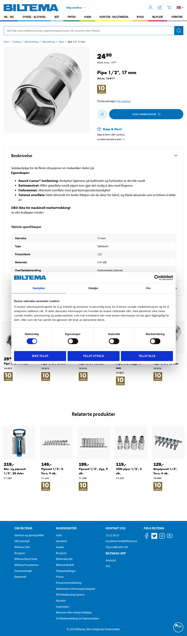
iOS (108, 566)
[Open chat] (178, 627)
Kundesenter (66, 528)
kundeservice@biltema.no (121, 541)
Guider (60, 547)
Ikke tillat (40, 355)
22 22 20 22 (112, 535)
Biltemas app (116, 553)
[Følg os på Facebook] (147, 536)
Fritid (72, 17)
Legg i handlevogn (144, 114)
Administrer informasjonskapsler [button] (75, 588)
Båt (56, 17)
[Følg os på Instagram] (162, 536)
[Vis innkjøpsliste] (160, 7)
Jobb (59, 535)
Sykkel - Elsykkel (34, 17)
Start (6, 41)
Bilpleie (157, 17)
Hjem (87, 17)
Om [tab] (148, 288)
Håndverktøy (31, 41)
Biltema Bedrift (65, 565)
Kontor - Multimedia (114, 17)
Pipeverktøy (48, 41)
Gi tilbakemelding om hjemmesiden (77, 618)
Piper (61, 41)
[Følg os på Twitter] (154, 536)
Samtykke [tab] (39, 288)
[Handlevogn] (169, 7)
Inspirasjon (62, 606)
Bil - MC (9, 17)
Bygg (140, 17)
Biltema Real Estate (25, 559)
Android (111, 560)
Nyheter (61, 600)
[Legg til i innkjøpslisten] (102, 114)
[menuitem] (9, 17)
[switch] (73, 341)
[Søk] (178, 30)
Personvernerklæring (68, 582)
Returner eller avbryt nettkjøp (74, 612)
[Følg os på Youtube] (170, 537)
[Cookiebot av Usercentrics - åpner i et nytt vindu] (157, 277)
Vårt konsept (22, 541)
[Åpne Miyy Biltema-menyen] (150, 7)
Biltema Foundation (26, 565)
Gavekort (61, 541)
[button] (180, 7)
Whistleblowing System (70, 594)
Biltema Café (22, 547)
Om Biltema (23, 528)
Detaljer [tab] (94, 288)
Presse (60, 576)
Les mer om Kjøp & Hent (109, 139)
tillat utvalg (93, 355)
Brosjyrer (19, 553)
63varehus (124, 101)
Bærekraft (20, 576)
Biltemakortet (64, 559)
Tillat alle (147, 355)
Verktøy (177, 17)
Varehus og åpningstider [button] (29, 535)
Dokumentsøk (23, 571)
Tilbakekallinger (66, 571)
